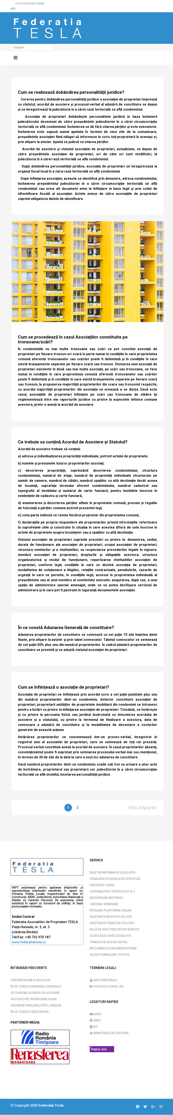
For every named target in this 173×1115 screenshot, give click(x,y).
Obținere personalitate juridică (36, 1005)
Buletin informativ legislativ (112, 872)
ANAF (97, 1014)
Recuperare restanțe (106, 897)
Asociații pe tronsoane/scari (34, 999)
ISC (94, 1026)
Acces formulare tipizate (110, 954)
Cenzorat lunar (102, 885)
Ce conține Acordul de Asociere (35, 993)
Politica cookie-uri (108, 986)
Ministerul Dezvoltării (110, 1033)
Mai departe (142, 808)
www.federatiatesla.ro (29, 942)
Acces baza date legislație (110, 935)
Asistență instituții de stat (111, 916)
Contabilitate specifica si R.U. (112, 891)
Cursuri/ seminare (104, 904)
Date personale (104, 980)
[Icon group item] (139, 1107)
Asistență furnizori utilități (112, 923)
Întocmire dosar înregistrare (113, 948)
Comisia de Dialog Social (109, 942)
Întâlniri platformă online (111, 910)
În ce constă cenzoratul (30, 1011)
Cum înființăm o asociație (30, 980)
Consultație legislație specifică (115, 879)
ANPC (97, 1020)
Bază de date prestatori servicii (114, 929)
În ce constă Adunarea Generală (36, 986)
